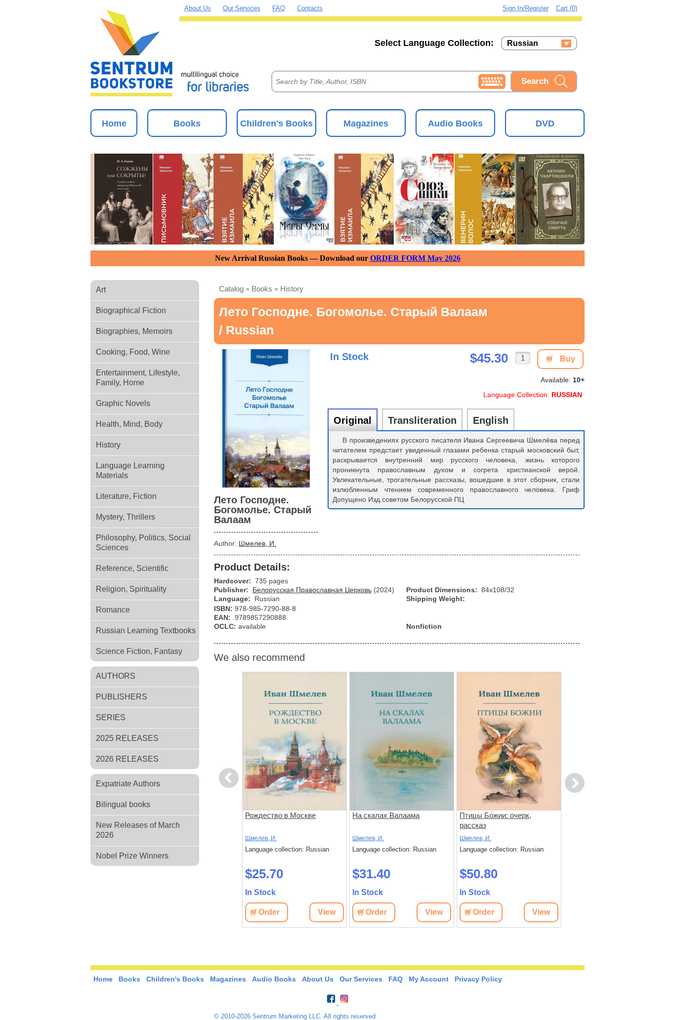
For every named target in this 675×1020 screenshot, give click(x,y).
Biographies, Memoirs (134, 331)
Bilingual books (123, 804)
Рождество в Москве (280, 815)
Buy (567, 359)
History (108, 445)
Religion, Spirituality (131, 589)
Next (575, 783)
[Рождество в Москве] (294, 741)
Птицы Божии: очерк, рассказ (495, 820)
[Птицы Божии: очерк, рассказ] (509, 741)
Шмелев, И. (257, 543)
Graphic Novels (123, 403)
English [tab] (490, 420)
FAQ (278, 8)
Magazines (365, 123)
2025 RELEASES (127, 738)
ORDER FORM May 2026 (415, 258)
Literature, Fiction (126, 496)
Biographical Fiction (131, 310)
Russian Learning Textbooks (146, 630)
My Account (429, 979)
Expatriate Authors (128, 783)
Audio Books (455, 123)
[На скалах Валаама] (402, 741)
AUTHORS (115, 676)
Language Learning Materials (130, 470)
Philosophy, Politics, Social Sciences (143, 542)
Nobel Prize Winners (132, 856)
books (262, 289)
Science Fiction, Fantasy (139, 651)
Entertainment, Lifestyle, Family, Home (138, 377)
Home (114, 123)
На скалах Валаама (386, 815)
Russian (522, 43)
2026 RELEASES (127, 759)
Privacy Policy (478, 979)
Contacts (310, 8)
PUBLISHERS (121, 697)
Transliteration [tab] (422, 420)
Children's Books (276, 123)
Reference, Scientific (132, 568)
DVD (545, 123)
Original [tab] (353, 420)
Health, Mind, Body (129, 424)
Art (101, 290)
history (291, 289)
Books (187, 123)
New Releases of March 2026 (138, 830)
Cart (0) (566, 8)
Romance (113, 610)
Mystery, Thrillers (125, 517)
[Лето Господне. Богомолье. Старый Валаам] (266, 418)
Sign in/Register (525, 8)
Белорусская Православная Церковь (312, 590)
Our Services (241, 8)
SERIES (111, 717)
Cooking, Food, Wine (133, 352)
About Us (197, 8)
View (327, 912)
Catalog (231, 289)
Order (269, 912)
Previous (230, 778)
